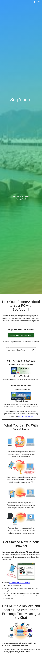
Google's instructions (25, 416)
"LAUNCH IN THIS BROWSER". (19, 583)
